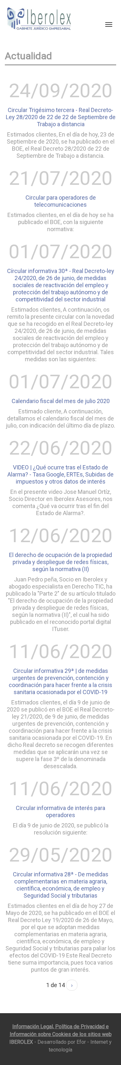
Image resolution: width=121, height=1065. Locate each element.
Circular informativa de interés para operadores (60, 811)
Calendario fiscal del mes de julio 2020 (61, 401)
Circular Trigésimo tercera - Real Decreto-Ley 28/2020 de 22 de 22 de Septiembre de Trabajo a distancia (61, 117)
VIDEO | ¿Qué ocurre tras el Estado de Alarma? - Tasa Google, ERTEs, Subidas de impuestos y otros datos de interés (60, 474)
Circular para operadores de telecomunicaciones (60, 201)
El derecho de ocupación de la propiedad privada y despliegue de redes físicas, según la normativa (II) (60, 561)
